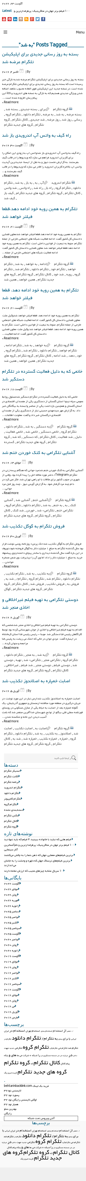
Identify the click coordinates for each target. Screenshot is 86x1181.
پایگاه (6, 1055)
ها (18, 1055)
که (32, 1063)
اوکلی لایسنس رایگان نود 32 (20, 1100)
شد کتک (18, 510)
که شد (16, 437)
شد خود (59, 274)
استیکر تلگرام (12, 771)
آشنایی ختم (40, 500)
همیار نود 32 (11, 1104)
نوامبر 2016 (11, 973)
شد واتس (10, 188)
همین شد (10, 279)
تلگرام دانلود (31, 114)
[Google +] (32, 19)
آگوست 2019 (12, 956)
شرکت (26, 1055)
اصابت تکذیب (24, 728)
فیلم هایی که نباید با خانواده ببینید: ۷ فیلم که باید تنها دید (37, 839)
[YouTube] (4, 19)
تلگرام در (7, 1039)
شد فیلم (27, 665)
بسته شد (12, 109)
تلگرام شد (22, 269)
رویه (69, 274)
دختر (75, 1055)
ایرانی (73, 1039)
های (13, 1055)
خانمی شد (31, 431)
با (69, 1038)
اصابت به (41, 728)
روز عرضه (53, 119)
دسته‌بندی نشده (13, 810)
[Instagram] (21, 19)
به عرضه (48, 114)
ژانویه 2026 (11, 906)
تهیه (18, 660)
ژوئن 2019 (10, 967)
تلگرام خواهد (68, 350)
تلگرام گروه (13, 114)
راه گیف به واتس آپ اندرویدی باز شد (36, 135)
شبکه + (33, 1055)
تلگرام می (62, 1048)
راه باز (49, 188)
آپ (42, 182)
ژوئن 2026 (10, 895)
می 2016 (9, 1006)
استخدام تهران (33, 1031)
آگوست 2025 (12, 934)
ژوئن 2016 (10, 1001)
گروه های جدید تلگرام (18, 124)
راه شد (38, 188)
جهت (6, 1048)
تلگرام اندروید (61, 182)
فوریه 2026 (11, 900)
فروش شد (37, 584)
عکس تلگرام (11, 815)
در (70, 1055)
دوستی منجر (43, 665)
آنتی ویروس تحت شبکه (41, 1118)
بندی (60, 1039)
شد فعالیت (65, 437)
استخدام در (17, 1030)
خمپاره (64, 738)
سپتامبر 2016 (12, 984)
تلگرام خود (58, 269)
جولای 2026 (11, 889)
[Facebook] (43, 19)
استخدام (58, 1031)
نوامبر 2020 (11, 939)
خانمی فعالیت (14, 431)
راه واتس (25, 188)
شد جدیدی (37, 119)
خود (79, 355)
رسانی (78, 119)
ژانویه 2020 (11, 950)
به (36, 182)
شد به (10, 578)
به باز (29, 182)
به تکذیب (43, 573)
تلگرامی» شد (45, 510)
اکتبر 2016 (11, 978)
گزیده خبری (12, 1073)
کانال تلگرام (20, 119)
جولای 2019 (11, 962)
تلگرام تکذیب (15, 573)
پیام (68, 1063)
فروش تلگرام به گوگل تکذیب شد (33, 526)
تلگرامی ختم (65, 510)
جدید (11, 1048)
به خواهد (31, 264)
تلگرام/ (21, 578)
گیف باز (9, 193)
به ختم (57, 505)
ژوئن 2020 (10, 945)
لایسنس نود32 (12, 1090)
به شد (60, 114)
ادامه (43, 264)
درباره (65, 1055)
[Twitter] (37, 19)
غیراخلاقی (12, 665)
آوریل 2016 (11, 1012)
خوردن (30, 510)
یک (5, 1073)
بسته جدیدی (28, 109)
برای (43, 109)
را (39, 1055)
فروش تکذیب (55, 584)
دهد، (71, 355)
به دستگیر (43, 426)
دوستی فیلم (62, 665)
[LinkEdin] (15, 19)
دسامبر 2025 (11, 911)
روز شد (66, 119)
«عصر (69, 1031)
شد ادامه (60, 355)
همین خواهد (27, 279)
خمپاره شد (30, 738)
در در (59, 1055)
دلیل (78, 437)
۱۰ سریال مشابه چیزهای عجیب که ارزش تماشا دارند (33, 871)
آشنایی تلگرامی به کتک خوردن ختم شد (38, 453)
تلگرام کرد (53, 1048)
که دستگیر (30, 437)
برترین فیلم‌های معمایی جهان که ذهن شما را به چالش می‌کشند (38, 855)
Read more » (10, 102)
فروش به (73, 584)
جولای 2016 (11, 995)
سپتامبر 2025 (12, 928)
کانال (63, 1064)
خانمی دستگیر (49, 431)
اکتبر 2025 (11, 922)
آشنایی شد (23, 500)
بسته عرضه (74, 114)
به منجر (30, 655)
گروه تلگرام (60, 109)
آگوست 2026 (12, 883)
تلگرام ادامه (14, 345)
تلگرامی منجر (51, 660)
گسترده (9, 442)
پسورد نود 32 (11, 1095)
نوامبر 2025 (11, 917)
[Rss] (26, 19)
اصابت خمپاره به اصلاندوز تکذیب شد (36, 681)
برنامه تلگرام (11, 782)
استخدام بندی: (46, 1031)
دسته (54, 1055)
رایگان (8, 1113)
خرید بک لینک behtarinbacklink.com (26, 1086)
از (65, 1031)
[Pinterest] (9, 19)
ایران (6, 1031)
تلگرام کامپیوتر (12, 799)
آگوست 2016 (12, 989)
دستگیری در (46, 1055)
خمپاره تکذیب (48, 738)
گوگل (7, 589)
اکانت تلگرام (11, 776)
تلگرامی (18, 1048)
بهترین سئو (10, 1109)
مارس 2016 (11, 1017)
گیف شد (9, 198)
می (20, 1055)
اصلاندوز (65, 733)
